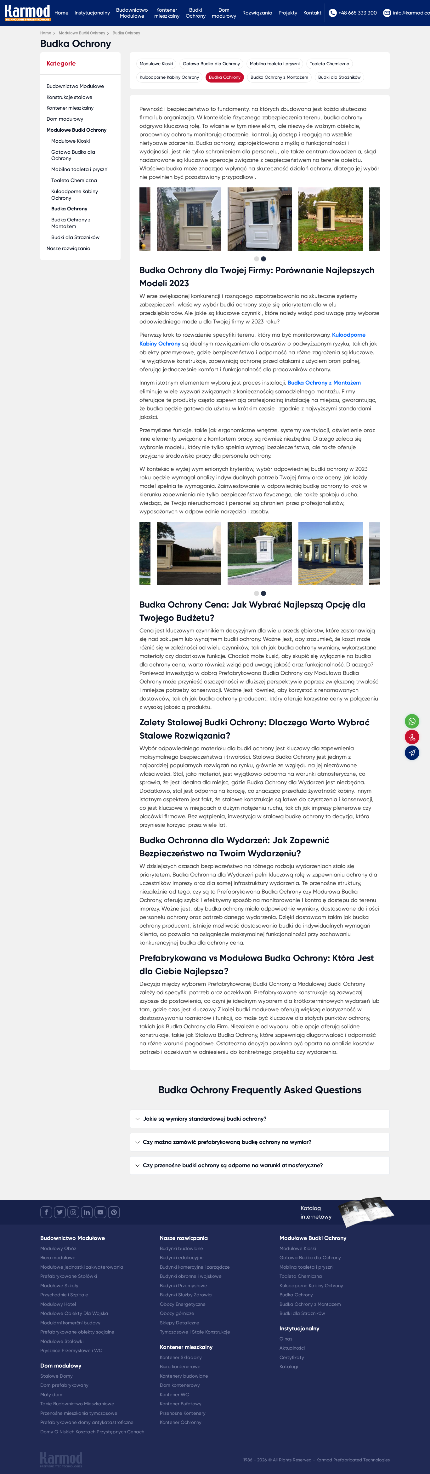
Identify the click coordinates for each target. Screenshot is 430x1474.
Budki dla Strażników (75, 237)
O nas (286, 1339)
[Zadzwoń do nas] (412, 737)
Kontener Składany (181, 1357)
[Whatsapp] (412, 721)
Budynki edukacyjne (182, 1257)
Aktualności (292, 1348)
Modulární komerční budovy (70, 1323)
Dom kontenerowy (180, 1385)
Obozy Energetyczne (183, 1304)
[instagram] (73, 1212)
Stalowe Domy (56, 1376)
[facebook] (46, 1212)
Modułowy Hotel (58, 1304)
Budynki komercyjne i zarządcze (195, 1267)
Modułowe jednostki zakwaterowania (81, 1267)
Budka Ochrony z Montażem (71, 223)
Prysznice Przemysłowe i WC (71, 1350)
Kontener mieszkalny (166, 13)
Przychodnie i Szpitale (64, 1295)
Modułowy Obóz (58, 1248)
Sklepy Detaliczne (179, 1323)
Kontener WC (174, 1394)
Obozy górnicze (177, 1313)
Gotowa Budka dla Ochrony (73, 155)
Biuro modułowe (58, 1257)
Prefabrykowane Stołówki (68, 1276)
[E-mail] (412, 753)
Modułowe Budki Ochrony (76, 130)
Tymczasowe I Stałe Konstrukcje (195, 1332)
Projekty (288, 13)
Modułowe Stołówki (61, 1341)
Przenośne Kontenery (183, 1413)
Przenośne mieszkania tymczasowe (78, 1413)
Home (61, 13)
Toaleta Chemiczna (74, 180)
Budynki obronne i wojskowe (191, 1276)
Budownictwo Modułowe (132, 13)
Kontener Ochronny (180, 1422)
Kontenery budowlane (184, 1376)
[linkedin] (87, 1212)
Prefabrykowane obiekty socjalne (77, 1332)
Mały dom (51, 1394)
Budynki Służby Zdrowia (186, 1295)
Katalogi (289, 1366)
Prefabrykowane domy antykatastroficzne (86, 1422)
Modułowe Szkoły (59, 1285)
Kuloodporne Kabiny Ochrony (74, 194)
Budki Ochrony (196, 13)
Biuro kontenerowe (180, 1366)
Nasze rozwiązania (68, 248)
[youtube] (100, 1212)
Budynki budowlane (181, 1248)
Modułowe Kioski (70, 141)
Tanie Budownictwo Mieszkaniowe (77, 1404)
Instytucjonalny (92, 13)
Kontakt (312, 13)
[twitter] (60, 1212)
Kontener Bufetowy (180, 1404)
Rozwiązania (257, 13)
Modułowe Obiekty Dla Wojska (74, 1313)
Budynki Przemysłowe (183, 1285)
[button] (256, 258)
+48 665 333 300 (357, 13)
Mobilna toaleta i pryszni (80, 169)
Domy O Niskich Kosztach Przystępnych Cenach (92, 1432)
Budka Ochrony (69, 209)
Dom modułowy (224, 13)
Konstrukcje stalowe (69, 97)
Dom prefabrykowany (64, 1385)
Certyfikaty (292, 1357)
